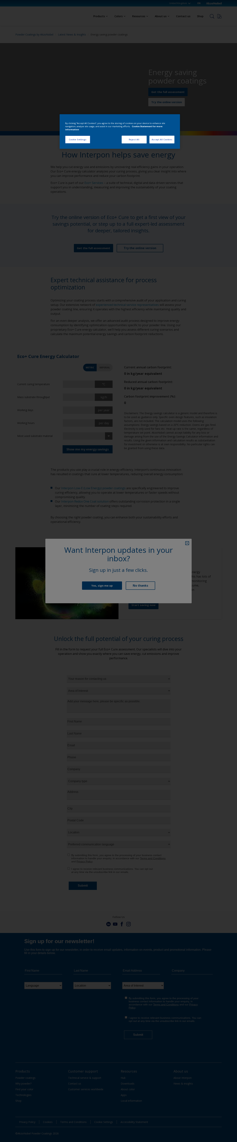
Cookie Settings (77, 139)
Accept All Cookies (162, 139)
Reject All (134, 139)
